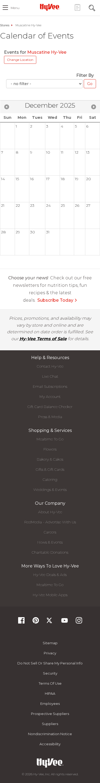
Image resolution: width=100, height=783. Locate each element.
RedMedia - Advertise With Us (50, 522)
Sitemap (50, 643)
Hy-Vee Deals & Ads (50, 574)
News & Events (50, 542)
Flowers (50, 449)
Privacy (50, 653)
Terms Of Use (50, 683)
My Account (50, 396)
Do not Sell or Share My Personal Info (50, 663)
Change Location (20, 60)
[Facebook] (21, 622)
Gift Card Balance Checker (50, 406)
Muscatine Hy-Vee (47, 52)
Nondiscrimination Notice (50, 734)
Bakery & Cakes (50, 459)
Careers (50, 532)
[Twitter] (50, 622)
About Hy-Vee (50, 512)
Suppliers (50, 724)
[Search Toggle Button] (92, 7)
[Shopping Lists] (77, 7)
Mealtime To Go (50, 439)
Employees (50, 703)
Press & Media (50, 416)
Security (50, 673)
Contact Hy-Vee (50, 366)
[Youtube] (64, 622)
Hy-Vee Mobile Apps (50, 594)
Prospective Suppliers (50, 714)
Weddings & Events (50, 489)
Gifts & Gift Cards (50, 469)
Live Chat (50, 376)
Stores (4, 25)
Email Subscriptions (50, 386)
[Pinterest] (36, 622)
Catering (50, 479)
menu (15, 8)
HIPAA (50, 693)
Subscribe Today (55, 300)
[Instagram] (79, 622)
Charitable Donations (50, 552)
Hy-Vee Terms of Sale (43, 338)
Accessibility (50, 744)
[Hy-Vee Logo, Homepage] (50, 7)
